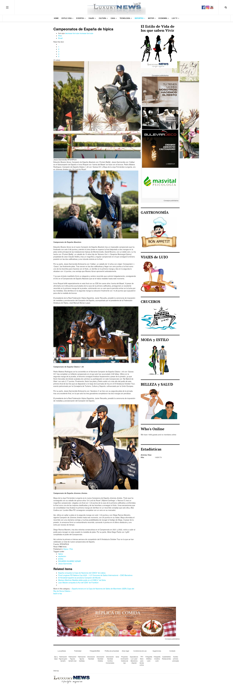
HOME (56, 18)
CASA (113, 18)
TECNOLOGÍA (125, 18)
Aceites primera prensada (175, 659)
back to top (57, 593)
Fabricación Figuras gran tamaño (63, 659)
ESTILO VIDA (67, 18)
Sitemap (56, 671)
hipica (60, 554)
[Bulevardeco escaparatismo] (160, 122)
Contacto (172, 651)
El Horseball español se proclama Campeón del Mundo (79, 577)
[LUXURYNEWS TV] (212, 7)
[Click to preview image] (126, 109)
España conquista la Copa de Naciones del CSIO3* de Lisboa (81, 573)
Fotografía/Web (95, 651)
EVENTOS (80, 18)
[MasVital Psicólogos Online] (160, 182)
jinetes (60, 558)
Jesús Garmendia (65, 563)
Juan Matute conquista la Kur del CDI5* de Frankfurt (78, 582)
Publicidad (77, 651)
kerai (117, 657)
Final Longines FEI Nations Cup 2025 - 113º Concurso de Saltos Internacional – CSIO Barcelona (95, 575)
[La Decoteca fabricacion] (160, 91)
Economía (163, 18)
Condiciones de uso (140, 651)
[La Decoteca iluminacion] (160, 152)
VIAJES (91, 18)
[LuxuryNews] (116, 7)
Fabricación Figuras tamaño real (72, 659)
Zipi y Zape (56, 658)
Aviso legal (125, 651)
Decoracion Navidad (91, 658)
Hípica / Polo (68, 549)
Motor (151, 18)
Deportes (139, 18)
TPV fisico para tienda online (142, 661)
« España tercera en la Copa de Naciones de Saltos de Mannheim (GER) (99, 588)
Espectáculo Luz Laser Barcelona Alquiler (134, 660)
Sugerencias (157, 651)
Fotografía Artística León (149, 659)
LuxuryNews (62, 651)
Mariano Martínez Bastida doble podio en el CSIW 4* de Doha (82, 580)
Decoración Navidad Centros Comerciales (110, 660)
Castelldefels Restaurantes (166, 658)
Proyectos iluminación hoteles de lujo (124, 660)
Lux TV (175, 18)
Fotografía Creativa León (157, 659)
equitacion (62, 556)
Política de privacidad (112, 651)
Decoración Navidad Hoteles (100, 659)
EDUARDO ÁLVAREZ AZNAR (69, 561)
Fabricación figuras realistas (82, 659)
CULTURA (103, 18)
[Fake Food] (116, 621)
